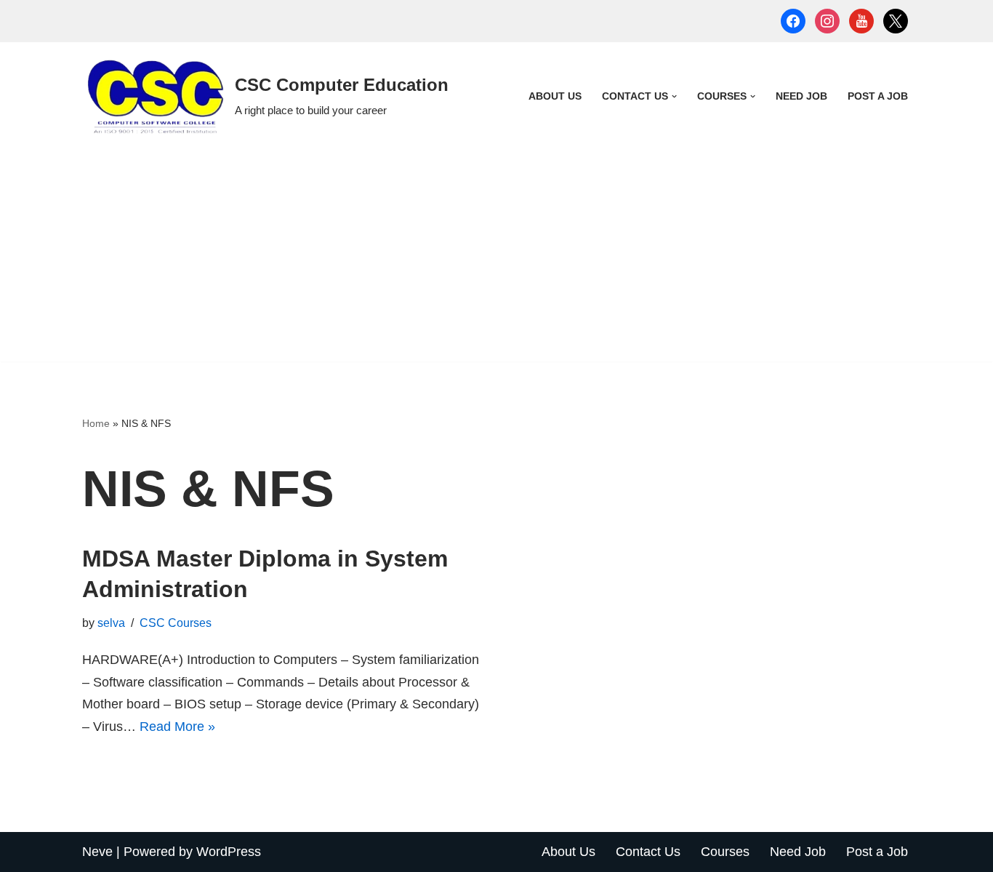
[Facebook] (793, 20)
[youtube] (861, 20)
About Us (555, 96)
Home (96, 423)
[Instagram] (827, 20)
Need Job (801, 96)
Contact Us (648, 851)
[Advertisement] (496, 259)
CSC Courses (176, 622)
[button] (674, 96)
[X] (895, 20)
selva (111, 622)
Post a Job (878, 96)
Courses (725, 851)
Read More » (177, 726)
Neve (97, 851)
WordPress (228, 851)
